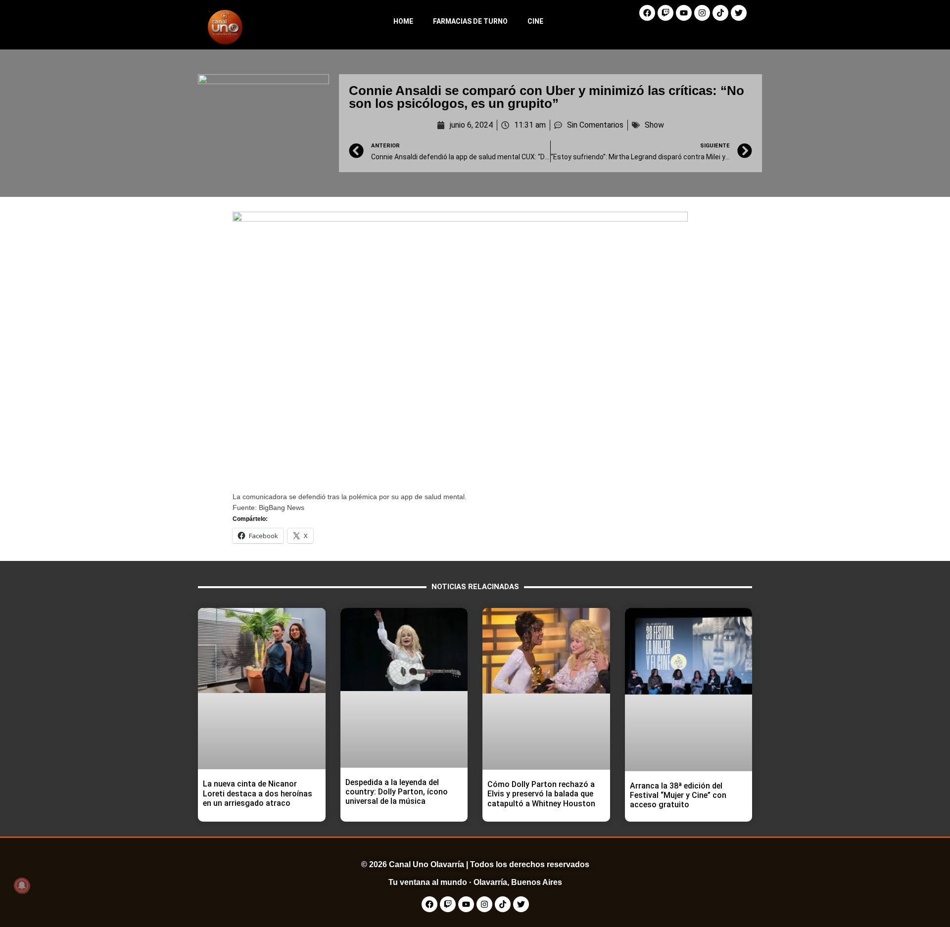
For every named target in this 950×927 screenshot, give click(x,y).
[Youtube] (684, 13)
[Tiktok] (720, 13)
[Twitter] (739, 13)
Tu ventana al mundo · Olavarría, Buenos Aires (475, 882)
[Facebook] (647, 13)
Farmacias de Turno (470, 21)
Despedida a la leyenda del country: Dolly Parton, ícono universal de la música (396, 792)
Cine (535, 21)
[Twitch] (665, 13)
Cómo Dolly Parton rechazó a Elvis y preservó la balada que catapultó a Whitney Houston (541, 794)
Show (654, 125)
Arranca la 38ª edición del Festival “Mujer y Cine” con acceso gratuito (678, 795)
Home (403, 21)
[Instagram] (702, 13)
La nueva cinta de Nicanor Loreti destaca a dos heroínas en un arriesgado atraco (257, 793)
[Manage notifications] (22, 885)
